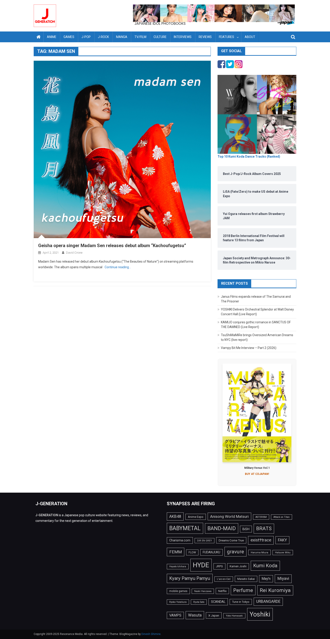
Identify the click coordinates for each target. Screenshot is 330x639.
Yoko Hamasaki (234, 615)
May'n (266, 578)
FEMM (175, 551)
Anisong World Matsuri (229, 516)
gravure (235, 551)
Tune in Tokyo (240, 601)
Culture (160, 37)
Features (226, 37)
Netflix (222, 591)
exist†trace (261, 540)
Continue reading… (118, 267)
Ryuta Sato (198, 602)
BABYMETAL (185, 528)
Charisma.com (179, 540)
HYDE (201, 565)
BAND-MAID (221, 528)
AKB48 (175, 516)
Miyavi (283, 578)
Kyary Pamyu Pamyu (189, 578)
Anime (51, 37)
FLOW (192, 552)
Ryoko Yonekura (178, 602)
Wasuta (195, 615)
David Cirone (74, 252)
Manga (121, 37)
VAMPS (175, 615)
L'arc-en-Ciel (224, 579)
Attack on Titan (281, 517)
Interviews (182, 37)
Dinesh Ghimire (151, 634)
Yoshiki (260, 614)
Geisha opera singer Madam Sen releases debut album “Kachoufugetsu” (112, 245)
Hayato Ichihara (177, 566)
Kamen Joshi (238, 566)
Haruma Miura (259, 552)
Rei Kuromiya (275, 590)
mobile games (178, 591)
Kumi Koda (265, 565)
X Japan (213, 615)
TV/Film (140, 37)
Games (69, 37)
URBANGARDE (268, 601)
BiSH (245, 529)
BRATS (264, 528)
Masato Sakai (246, 579)
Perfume (243, 590)
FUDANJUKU (211, 552)
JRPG (219, 566)
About (250, 37)
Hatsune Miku (282, 552)
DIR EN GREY (204, 540)
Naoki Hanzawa (202, 591)
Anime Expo (195, 516)
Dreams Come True (231, 540)
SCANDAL (218, 602)
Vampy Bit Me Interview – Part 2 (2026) (248, 348)
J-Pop (86, 37)
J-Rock (103, 37)
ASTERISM (261, 517)
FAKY (282, 540)
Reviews (205, 37)
